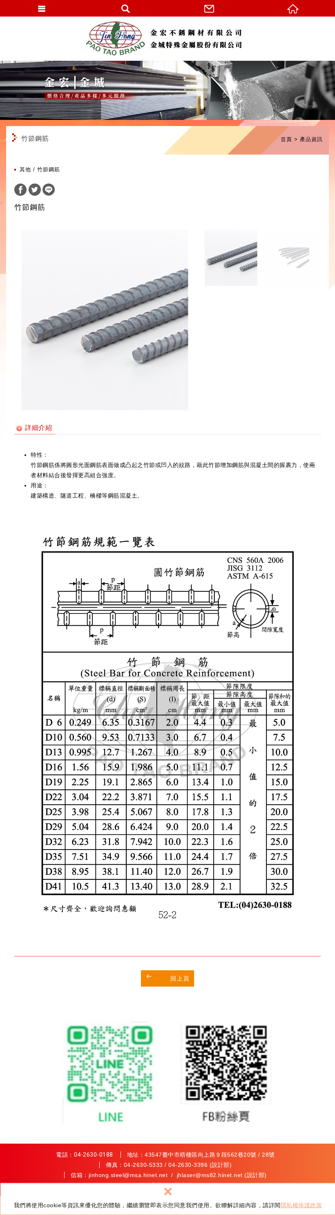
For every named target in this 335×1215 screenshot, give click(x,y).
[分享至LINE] (48, 191)
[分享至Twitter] (35, 191)
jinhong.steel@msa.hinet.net (128, 1175)
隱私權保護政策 (301, 1205)
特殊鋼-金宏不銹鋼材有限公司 (167, 38)
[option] (104, 320)
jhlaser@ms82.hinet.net (210, 1175)
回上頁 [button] (180, 978)
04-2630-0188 (93, 1154)
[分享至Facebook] (20, 191)
